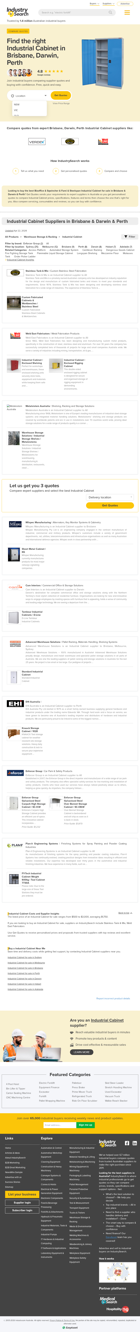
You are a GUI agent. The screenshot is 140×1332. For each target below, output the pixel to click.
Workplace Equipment (79, 1253)
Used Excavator (113, 1091)
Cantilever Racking (92, 250)
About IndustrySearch (15, 1157)
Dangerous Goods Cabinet (120, 250)
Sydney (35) (32, 246)
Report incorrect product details (113, 998)
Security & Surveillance (80, 1198)
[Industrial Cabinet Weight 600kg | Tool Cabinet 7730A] (27, 870)
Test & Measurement (79, 1203)
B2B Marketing (12, 1162)
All (47, 243)
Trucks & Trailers (77, 1212)
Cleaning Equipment (50, 1162)
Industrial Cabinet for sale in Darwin (24, 978)
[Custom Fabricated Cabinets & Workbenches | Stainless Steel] (27, 294)
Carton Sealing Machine (18, 1093)
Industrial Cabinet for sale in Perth (24, 973)
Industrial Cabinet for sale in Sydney (25, 957)
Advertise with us (13, 1177)
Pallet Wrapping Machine (52, 1100)
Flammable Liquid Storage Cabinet (55, 253)
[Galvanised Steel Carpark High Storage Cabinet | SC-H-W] (28, 794)
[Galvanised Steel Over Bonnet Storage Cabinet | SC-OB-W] (70, 794)
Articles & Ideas (12, 1153)
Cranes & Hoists (48, 1184)
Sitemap (9, 1187)
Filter (132, 236)
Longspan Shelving (87, 253)
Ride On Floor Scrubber (84, 1100)
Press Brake (78, 1087)
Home (8, 1148)
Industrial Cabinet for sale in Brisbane (25, 968)
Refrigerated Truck (82, 1096)
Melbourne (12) (50, 246)
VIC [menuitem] (16, 110)
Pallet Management (78, 1184)
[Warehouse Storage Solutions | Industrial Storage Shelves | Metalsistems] (27, 429)
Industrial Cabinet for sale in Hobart (24, 984)
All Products (12, 236)
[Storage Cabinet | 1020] (27, 724)
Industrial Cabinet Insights (20, 259)
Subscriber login (22, 1210)
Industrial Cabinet (72, 236)
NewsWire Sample (14, 1172)
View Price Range (61, 103)
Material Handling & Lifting (82, 1157)
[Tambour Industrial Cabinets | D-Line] (27, 608)
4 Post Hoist (12, 1084)
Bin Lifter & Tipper (15, 1088)
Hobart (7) (111, 246)
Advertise (125, 3)
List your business (22, 1194)
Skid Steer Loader (114, 1083)
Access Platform (37, 250)
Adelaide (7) (126, 246)
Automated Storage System (64, 250)
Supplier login (22, 1202)
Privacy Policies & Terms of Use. (62, 1320)
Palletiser (77, 1083)
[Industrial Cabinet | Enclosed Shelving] (28, 356)
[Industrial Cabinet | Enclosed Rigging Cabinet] (70, 356)
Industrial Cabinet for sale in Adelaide (25, 989)
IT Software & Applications (53, 1248)
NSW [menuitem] (16, 104)
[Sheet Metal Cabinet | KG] (27, 545)
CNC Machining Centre (18, 1097)
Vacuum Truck (112, 1096)
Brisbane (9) (68, 246)
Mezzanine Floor (110, 253)
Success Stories (12, 1182)
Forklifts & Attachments (52, 1212)
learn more (82, 1052)
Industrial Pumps (49, 1234)
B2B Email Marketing (15, 1167)
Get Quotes (60, 95)
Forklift (42, 1096)
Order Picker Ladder (25, 256)
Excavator (44, 1091)
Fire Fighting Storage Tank (19, 253)
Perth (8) (82, 246)
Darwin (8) (96, 246)
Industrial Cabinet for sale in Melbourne (26, 962)
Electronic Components (52, 1198)
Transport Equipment (79, 1208)
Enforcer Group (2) (33, 243)
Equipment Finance (49, 1087)
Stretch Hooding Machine (118, 1087)
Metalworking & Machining (82, 1162)
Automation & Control (51, 1148)
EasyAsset (111, 1237)
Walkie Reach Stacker (116, 1100)
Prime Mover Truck (82, 1091)
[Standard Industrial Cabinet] (27, 668)
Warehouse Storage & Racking (40, 236)
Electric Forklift (47, 1083)
